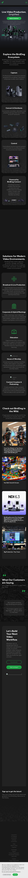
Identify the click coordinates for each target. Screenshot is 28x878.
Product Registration (14, 853)
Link (14, 86)
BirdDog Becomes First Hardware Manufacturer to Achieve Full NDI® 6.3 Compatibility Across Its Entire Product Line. (14, 519)
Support (14, 851)
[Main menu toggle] (26, 2)
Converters (14, 834)
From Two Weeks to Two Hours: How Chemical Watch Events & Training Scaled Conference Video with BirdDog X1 (13, 450)
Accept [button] (15, 874)
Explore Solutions (14, 18)
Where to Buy (14, 845)
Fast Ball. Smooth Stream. (11, 482)
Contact (14, 858)
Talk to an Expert (14, 665)
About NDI (14, 856)
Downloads (14, 849)
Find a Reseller (14, 660)
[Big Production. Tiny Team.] (14, 537)
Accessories (14, 841)
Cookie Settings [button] (7, 874)
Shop (14, 844)
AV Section (14, 838)
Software (14, 839)
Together (14, 847)
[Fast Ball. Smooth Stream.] (14, 468)
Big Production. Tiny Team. (12, 552)
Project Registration (14, 860)
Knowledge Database (14, 854)
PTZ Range (14, 836)
